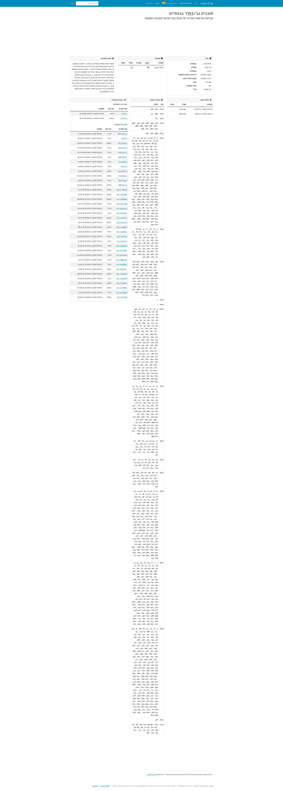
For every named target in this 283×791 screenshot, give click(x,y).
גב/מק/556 (122, 152)
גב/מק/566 (122, 157)
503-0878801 (121, 264)
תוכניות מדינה (170, 3)
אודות (157, 3)
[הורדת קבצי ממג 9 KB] (132, 67)
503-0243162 (122, 194)
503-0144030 (121, 208)
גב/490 (124, 166)
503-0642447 (121, 269)
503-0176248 (122, 189)
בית (196, 3)
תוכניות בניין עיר (185, 3)
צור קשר (149, 3)
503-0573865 (121, 287)
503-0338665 (121, 283)
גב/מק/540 (122, 171)
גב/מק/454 (122, 143)
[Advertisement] (146, 38)
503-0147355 (122, 241)
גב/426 (124, 138)
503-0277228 (122, 203)
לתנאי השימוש (152, 774)
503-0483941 (121, 231)
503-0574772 (122, 222)
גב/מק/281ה (122, 133)
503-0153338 (122, 297)
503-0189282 (122, 199)
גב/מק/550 (122, 161)
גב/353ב (123, 118)
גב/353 (124, 113)
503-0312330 (122, 218)
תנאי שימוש (104, 786)
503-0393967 (121, 250)
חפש (72, 3)
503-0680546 (121, 259)
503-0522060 (121, 292)
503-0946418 (121, 278)
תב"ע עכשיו (206, 3)
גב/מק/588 (122, 185)
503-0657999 (121, 255)
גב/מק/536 (122, 147)
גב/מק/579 (122, 175)
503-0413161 (122, 236)
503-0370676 (121, 274)
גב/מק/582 (122, 180)
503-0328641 (122, 227)
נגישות (95, 786)
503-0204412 (121, 213)
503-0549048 (121, 246)
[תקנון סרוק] (148, 67)
